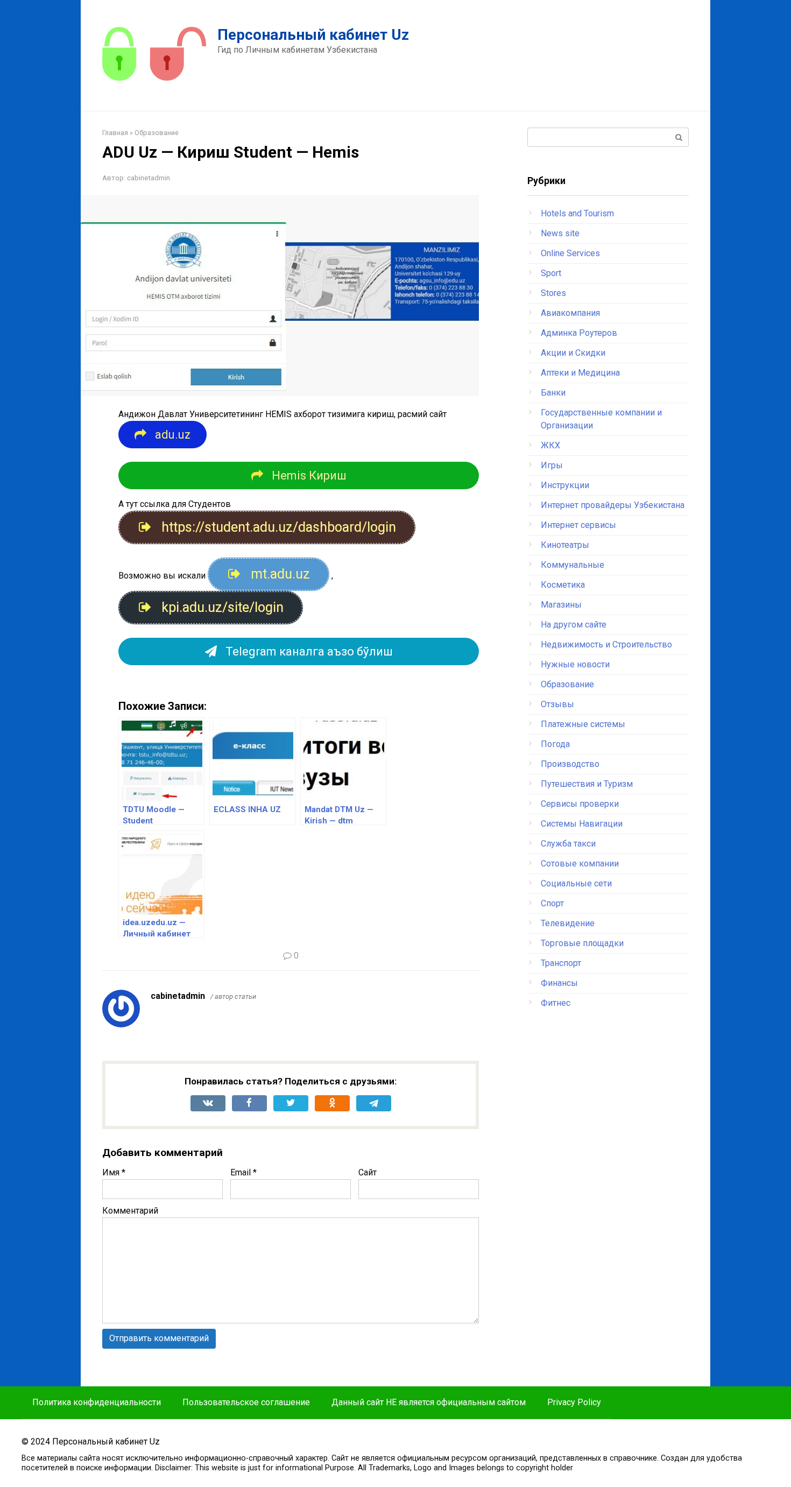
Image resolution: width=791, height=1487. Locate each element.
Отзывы (557, 704)
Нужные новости (575, 664)
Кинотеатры (565, 545)
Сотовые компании (580, 863)
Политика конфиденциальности (96, 1402)
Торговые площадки (582, 943)
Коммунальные (572, 565)
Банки (553, 392)
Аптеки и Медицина (580, 373)
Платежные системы (583, 724)
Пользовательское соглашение (246, 1402)
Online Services (570, 253)
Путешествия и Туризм (587, 784)
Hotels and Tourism (577, 213)
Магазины (561, 605)
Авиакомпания (570, 313)
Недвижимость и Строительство (606, 644)
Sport (551, 273)
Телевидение (568, 923)
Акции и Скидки (573, 353)
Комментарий (130, 1211)
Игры (552, 465)
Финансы (559, 983)
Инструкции (565, 485)
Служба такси (568, 843)
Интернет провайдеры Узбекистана (612, 505)
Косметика (563, 585)
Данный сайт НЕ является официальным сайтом (428, 1402)
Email (243, 1172)
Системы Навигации (582, 824)
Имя (113, 1172)
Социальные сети (576, 883)
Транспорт (561, 963)
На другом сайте (573, 624)
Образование (567, 684)
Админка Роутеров (579, 333)
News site (560, 233)
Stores (553, 293)
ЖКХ (550, 445)
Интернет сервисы (578, 525)
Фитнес (555, 1003)
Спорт (552, 903)
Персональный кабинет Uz (313, 35)
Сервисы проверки (580, 804)
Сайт (367, 1172)
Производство (570, 764)
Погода (555, 744)
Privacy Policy (574, 1402)
